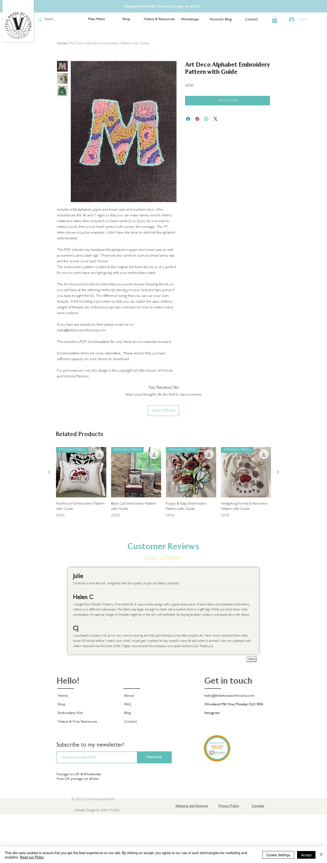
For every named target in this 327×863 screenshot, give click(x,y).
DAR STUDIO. (111, 810)
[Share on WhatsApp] (206, 119)
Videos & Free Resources (77, 722)
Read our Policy (32, 857)
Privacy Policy (229, 806)
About (129, 696)
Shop (62, 705)
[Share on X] (215, 119)
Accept (306, 854)
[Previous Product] (49, 472)
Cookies (258, 806)
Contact (130, 722)
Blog (127, 713)
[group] (163, 485)
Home (63, 696)
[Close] (321, 855)
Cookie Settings (278, 854)
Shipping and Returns (191, 806)
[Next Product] (278, 472)
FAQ (127, 705)
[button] (274, 19)
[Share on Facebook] (188, 119)
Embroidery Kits (70, 713)
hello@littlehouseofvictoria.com (229, 696)
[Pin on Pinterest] (197, 119)
